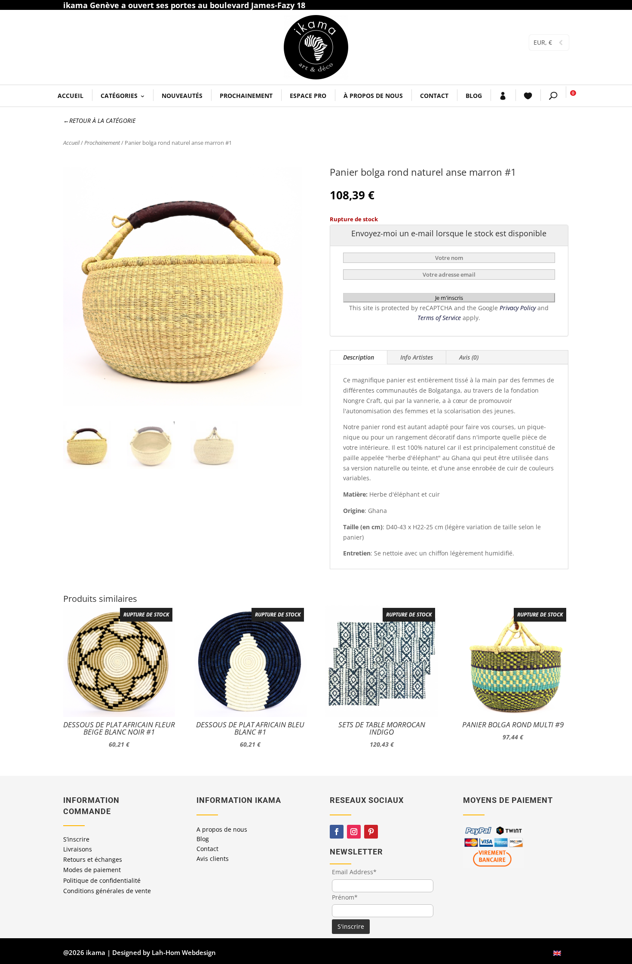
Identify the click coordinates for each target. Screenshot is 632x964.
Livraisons (77, 849)
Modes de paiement (92, 870)
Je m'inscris (449, 298)
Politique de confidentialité (102, 880)
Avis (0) (469, 357)
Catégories (119, 96)
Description (358, 357)
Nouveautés (182, 96)
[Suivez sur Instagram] (354, 832)
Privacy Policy (518, 308)
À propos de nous (373, 96)
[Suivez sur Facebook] (337, 832)
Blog (474, 96)
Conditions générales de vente (107, 891)
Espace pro (308, 96)
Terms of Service (440, 318)
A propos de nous (221, 829)
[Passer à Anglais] (557, 952)
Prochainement (246, 96)
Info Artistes (416, 357)
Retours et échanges (92, 859)
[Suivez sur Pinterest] (371, 832)
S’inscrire (76, 839)
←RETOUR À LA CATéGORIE (99, 120)
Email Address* (354, 872)
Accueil (70, 96)
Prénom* (345, 897)
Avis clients (212, 858)
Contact (434, 96)
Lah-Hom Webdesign (184, 952)
